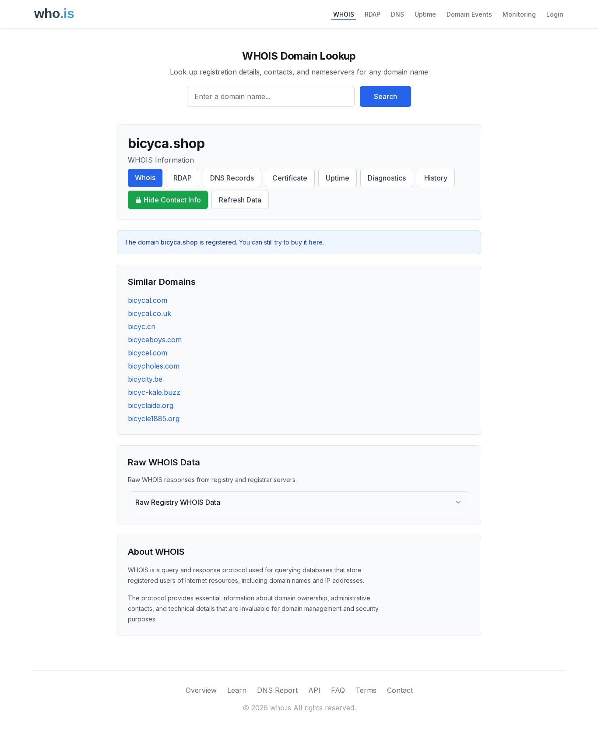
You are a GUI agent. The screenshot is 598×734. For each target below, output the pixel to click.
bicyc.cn (141, 326)
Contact (400, 690)
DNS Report (277, 690)
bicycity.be (145, 379)
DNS (397, 14)
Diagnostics (387, 178)
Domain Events (469, 14)
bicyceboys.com (155, 339)
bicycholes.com (153, 366)
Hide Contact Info (172, 199)
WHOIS (343, 14)
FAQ (338, 690)
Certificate (289, 178)
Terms (365, 690)
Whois (145, 177)
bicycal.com (147, 300)
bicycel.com (147, 352)
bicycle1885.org (153, 418)
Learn (236, 690)
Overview (201, 690)
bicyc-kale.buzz (154, 392)
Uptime (425, 14)
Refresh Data (240, 199)
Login (554, 14)
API (314, 690)
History (435, 178)
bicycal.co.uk (149, 313)
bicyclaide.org (150, 405)
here (316, 242)
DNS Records (232, 178)
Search (385, 96)
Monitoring (519, 14)
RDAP (372, 14)
